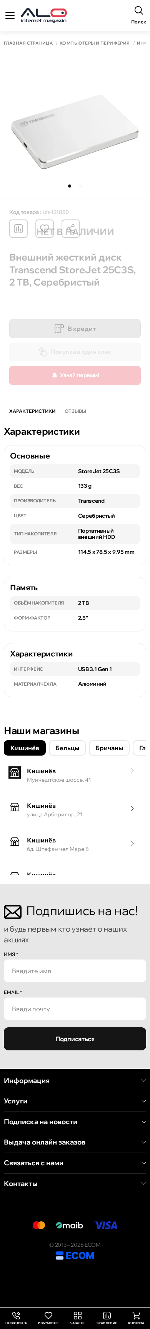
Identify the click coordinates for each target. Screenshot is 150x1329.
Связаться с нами (33, 1163)
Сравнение (107, 1323)
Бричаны (109, 748)
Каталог (77, 1323)
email (13, 992)
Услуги (15, 1101)
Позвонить (16, 1318)
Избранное (48, 1323)
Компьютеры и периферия (95, 43)
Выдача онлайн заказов (44, 1142)
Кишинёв (24, 748)
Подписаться (74, 1039)
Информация (27, 1080)
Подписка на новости (40, 1122)
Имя (11, 954)
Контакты (21, 1183)
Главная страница (28, 43)
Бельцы (67, 748)
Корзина (136, 1323)
